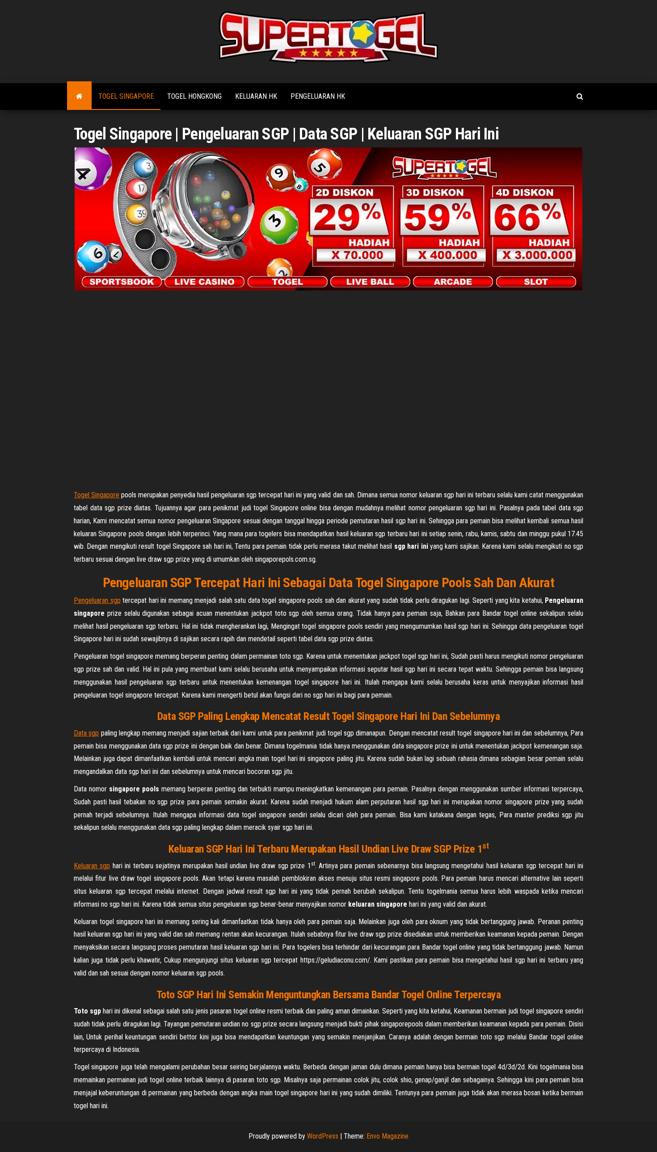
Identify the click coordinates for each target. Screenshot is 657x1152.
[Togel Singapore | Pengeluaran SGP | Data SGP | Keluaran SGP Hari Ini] (79, 96)
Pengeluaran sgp (97, 600)
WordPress (322, 1136)
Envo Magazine (387, 1136)
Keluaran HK (256, 96)
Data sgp (86, 733)
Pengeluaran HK (318, 96)
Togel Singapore (126, 96)
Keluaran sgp (92, 866)
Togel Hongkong (194, 96)
